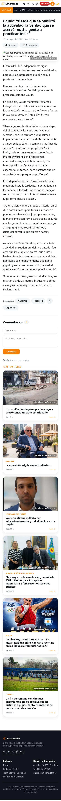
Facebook (38, 301)
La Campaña (11, 3)
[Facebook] (5, 752)
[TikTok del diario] (37, 4)
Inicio (5, 765)
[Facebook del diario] (24, 4)
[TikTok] (18, 752)
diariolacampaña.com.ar (44, 772)
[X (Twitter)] (14, 752)
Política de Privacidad (13, 776)
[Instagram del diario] (28, 4)
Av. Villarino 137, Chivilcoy (45, 765)
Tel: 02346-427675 (41, 769)
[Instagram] (9, 752)
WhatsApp (23, 301)
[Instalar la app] (52, 4)
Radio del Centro (11, 769)
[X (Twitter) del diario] (33, 4)
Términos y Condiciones (14, 772)
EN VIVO (45, 4)
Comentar (11, 351)
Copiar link (11, 308)
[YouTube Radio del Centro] (22, 752)
